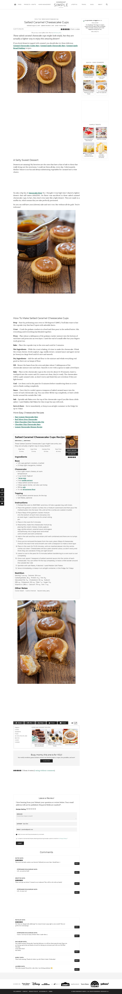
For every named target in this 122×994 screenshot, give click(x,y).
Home (36, 19)
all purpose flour (29, 489)
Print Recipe (71, 450)
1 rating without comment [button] (44, 770)
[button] (61, 29)
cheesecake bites (35, 193)
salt (24, 487)
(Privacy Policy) (63, 838)
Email (19, 829)
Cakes (17, 729)
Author (19, 823)
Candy (17, 740)
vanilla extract (27, 480)
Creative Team (62, 25)
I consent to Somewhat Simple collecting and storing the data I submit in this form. (43, 838)
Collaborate (17, 991)
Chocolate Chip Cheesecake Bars (28, 424)
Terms (50, 991)
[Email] (2, 503)
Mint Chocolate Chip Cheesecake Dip (29, 422)
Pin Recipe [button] (72, 454)
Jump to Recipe (18, 29)
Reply (77, 863)
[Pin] (2, 495)
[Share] (2, 490)
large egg (22, 478)
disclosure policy (57, 32)
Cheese (17, 742)
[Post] (2, 499)
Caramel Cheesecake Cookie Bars (26, 46)
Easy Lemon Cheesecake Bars (26, 417)
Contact (25, 991)
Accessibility (43, 991)
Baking (17, 738)
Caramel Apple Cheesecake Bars (52, 46)
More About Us (95, 31)
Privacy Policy (33, 991)
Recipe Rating (21, 809)
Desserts (18, 731)
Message (19, 814)
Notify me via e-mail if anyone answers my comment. (31, 834)
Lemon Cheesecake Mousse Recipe (28, 427)
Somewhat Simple (61, 4)
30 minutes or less (21, 735)
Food (39, 19)
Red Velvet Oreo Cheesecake (26, 419)
